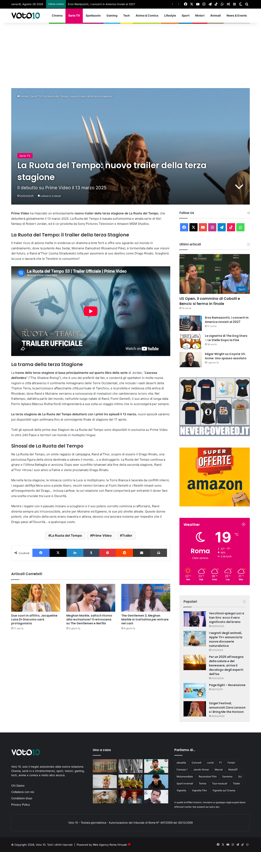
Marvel (219, 769)
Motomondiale (185, 776)
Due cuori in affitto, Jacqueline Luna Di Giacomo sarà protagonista (34, 619)
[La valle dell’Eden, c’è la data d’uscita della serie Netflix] (105, 766)
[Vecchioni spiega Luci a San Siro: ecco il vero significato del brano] (195, 619)
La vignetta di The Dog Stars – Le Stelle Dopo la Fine (101, 4)
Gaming (111, 15)
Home (24, 96)
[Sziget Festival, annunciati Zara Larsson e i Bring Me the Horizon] (195, 709)
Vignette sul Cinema (223, 790)
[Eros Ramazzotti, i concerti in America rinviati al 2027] (190, 323)
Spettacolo (93, 15)
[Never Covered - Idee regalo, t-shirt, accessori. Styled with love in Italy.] (214, 435)
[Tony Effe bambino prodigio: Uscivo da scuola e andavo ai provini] (156, 781)
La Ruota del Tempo (66, 535)
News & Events (237, 15)
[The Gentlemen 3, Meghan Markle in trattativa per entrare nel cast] (145, 597)
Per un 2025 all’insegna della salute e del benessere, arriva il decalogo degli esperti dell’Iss (226, 665)
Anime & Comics (147, 15)
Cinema (57, 15)
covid (210, 762)
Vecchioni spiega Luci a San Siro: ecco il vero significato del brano (226, 617)
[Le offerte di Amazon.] (214, 505)
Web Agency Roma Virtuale (110, 844)
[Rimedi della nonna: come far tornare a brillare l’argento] (130, 766)
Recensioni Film (208, 776)
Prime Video (102, 535)
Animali (215, 15)
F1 (220, 762)
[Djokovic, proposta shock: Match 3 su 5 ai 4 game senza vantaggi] (156, 766)
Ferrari (231, 762)
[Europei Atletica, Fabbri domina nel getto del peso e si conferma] (105, 781)
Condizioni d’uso (21, 798)
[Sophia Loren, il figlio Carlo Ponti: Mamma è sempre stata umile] (130, 797)
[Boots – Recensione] (130, 781)
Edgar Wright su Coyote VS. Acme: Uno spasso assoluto (226, 356)
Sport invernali (185, 783)
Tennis (202, 783)
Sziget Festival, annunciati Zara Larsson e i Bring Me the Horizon (227, 707)
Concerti (196, 762)
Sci (240, 776)
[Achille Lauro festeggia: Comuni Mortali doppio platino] (156, 797)
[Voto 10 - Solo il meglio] (25, 15)
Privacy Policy (20, 804)
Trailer (127, 535)
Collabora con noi (22, 792)
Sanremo (227, 776)
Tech (126, 15)
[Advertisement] (130, 53)
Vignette (181, 790)
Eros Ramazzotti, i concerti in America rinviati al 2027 (227, 320)
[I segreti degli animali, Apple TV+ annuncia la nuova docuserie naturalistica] (195, 638)
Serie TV (74, 15)
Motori (200, 15)
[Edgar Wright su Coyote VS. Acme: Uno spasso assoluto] (190, 359)
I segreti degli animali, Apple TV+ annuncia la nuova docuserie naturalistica (225, 639)
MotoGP (233, 769)
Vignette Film (199, 790)
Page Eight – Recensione (227, 685)
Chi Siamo (17, 785)
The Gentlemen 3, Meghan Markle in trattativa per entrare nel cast (145, 619)
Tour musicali (219, 783)
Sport (185, 15)
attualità (181, 762)
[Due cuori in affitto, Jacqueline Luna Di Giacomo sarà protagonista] (35, 597)
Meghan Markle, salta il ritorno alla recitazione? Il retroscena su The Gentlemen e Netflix (89, 619)
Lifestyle (170, 15)
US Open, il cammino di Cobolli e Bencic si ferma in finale (209, 301)
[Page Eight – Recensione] (195, 690)
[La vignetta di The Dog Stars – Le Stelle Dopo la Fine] (190, 341)
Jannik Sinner (201, 769)
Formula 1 (182, 769)
